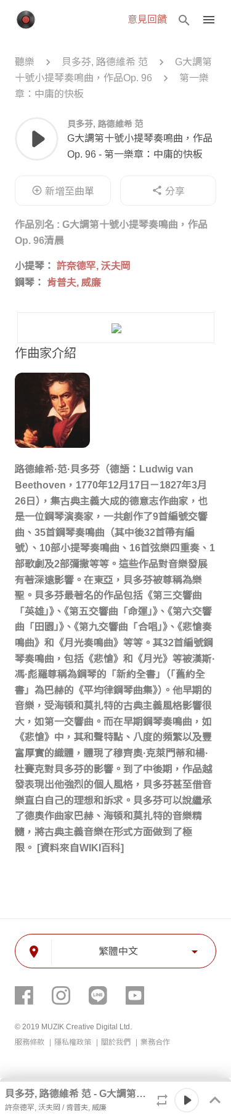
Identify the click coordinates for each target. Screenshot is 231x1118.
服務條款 (30, 1042)
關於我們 (116, 1042)
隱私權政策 (73, 1042)
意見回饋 (147, 19)
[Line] (98, 995)
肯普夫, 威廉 (74, 282)
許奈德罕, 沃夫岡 (94, 266)
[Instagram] (61, 995)
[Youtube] (135, 995)
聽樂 (26, 62)
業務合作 (155, 1042)
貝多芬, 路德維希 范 (104, 62)
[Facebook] (24, 995)
